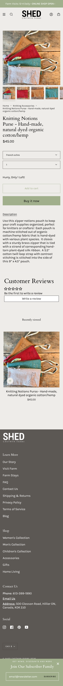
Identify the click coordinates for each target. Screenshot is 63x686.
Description (10, 214)
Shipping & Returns (17, 496)
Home (6, 105)
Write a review (31, 298)
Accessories (11, 558)
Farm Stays (11, 475)
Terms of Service (14, 509)
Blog (6, 516)
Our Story (9, 462)
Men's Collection (14, 544)
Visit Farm (10, 468)
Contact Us (10, 489)
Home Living (11, 571)
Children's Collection (17, 551)
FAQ (5, 482)
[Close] (58, 663)
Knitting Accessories (23, 105)
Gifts (6, 565)
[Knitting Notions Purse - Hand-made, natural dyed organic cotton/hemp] (31, 359)
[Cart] (58, 14)
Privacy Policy (12, 502)
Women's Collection (16, 538)
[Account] (51, 14)
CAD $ (9, 646)
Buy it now (31, 201)
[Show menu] (5, 14)
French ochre (13, 155)
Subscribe (50, 676)
